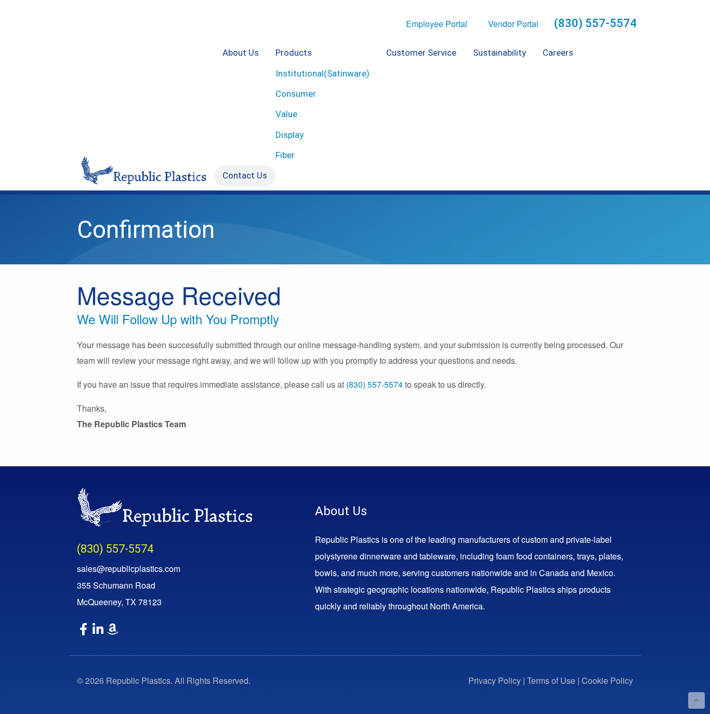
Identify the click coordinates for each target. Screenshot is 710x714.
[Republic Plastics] (164, 507)
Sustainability (499, 52)
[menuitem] (240, 104)
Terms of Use (551, 680)
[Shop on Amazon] (113, 630)
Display (289, 135)
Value (286, 114)
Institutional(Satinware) (322, 73)
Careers (558, 52)
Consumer (295, 93)
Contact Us (244, 175)
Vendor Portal (513, 24)
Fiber (285, 155)
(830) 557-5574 (595, 23)
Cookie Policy (607, 680)
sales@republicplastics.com (128, 569)
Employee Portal (436, 24)
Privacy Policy (494, 680)
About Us (240, 52)
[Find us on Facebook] (84, 630)
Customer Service (421, 52)
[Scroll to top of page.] (696, 700)
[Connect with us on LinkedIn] (98, 630)
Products (293, 52)
